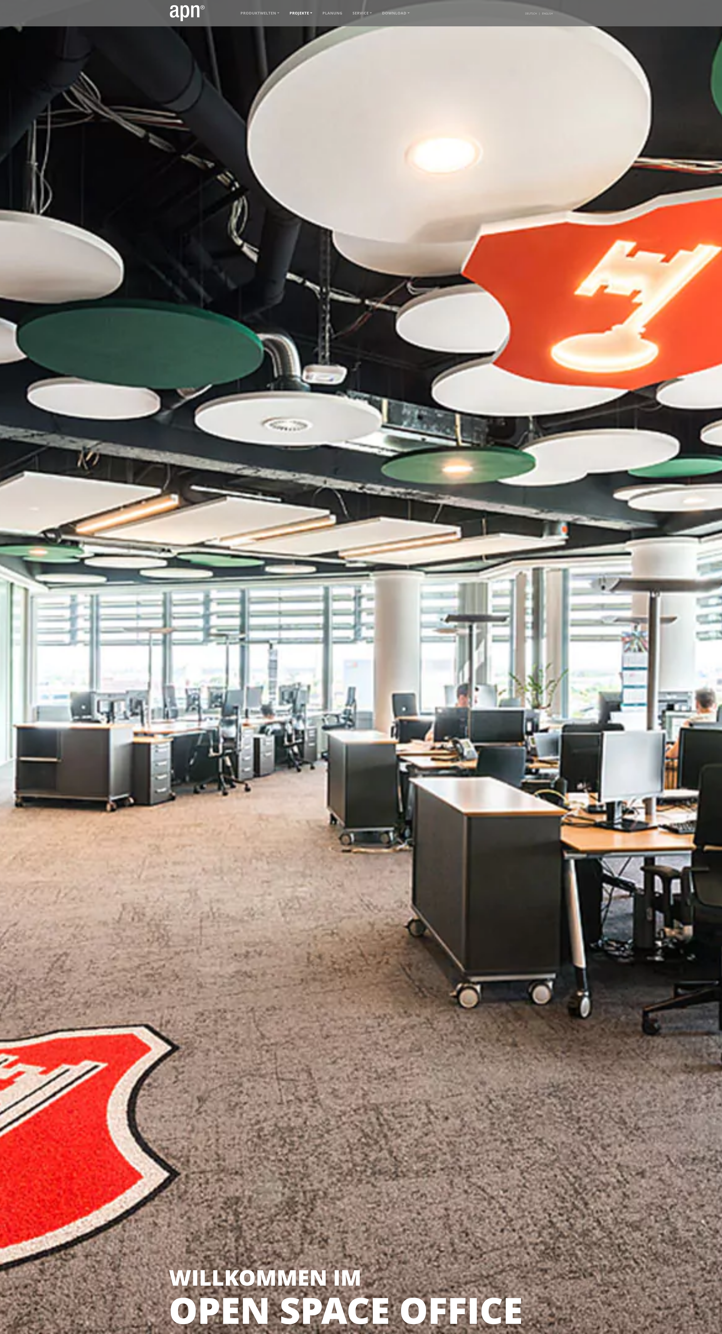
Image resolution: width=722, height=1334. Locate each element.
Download (394, 13)
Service (361, 13)
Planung (332, 13)
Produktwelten (258, 13)
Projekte (299, 13)
